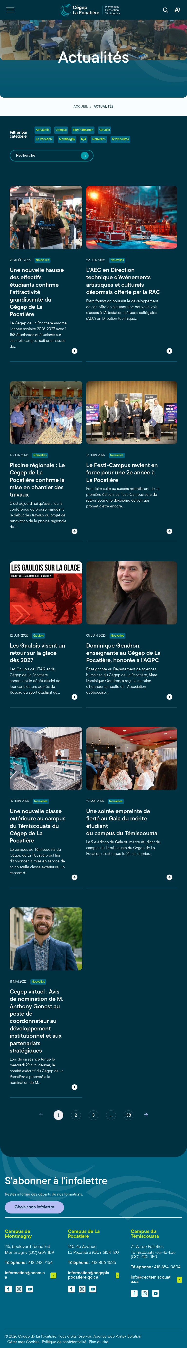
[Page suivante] (146, 1115)
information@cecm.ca (25, 1275)
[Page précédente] (41, 1115)
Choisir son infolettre (34, 1207)
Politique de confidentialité (64, 1342)
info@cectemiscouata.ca (150, 1279)
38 (128, 1115)
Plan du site (98, 1342)
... (111, 1115)
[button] (10, 10)
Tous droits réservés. (75, 1337)
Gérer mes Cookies (23, 1342)
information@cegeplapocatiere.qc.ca (88, 1275)
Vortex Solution (128, 1337)
